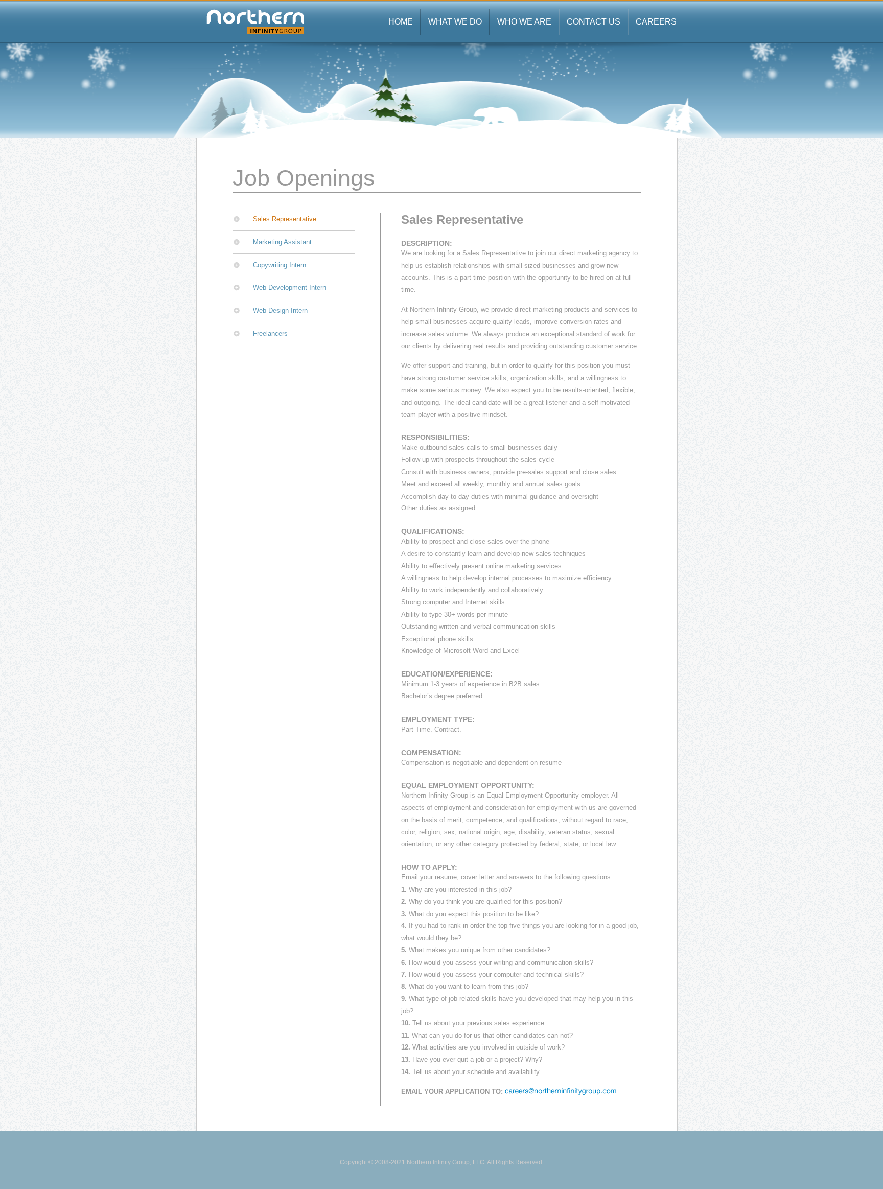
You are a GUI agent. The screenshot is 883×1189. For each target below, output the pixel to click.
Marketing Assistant (282, 242)
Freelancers (270, 333)
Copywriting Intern (279, 265)
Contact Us (593, 21)
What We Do (455, 21)
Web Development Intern (289, 287)
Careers (656, 21)
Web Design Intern (280, 310)
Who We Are (524, 21)
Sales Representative (284, 219)
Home (400, 21)
